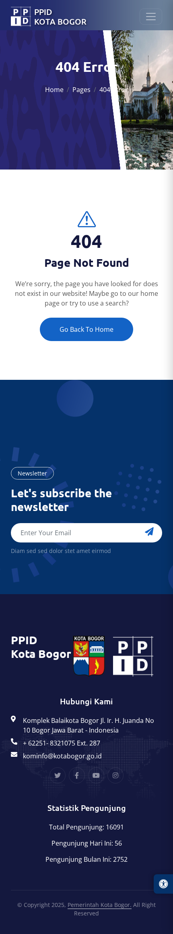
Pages (81, 89)
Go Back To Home (86, 329)
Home (54, 89)
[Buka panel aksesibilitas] (163, 884)
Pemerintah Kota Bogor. (100, 905)
